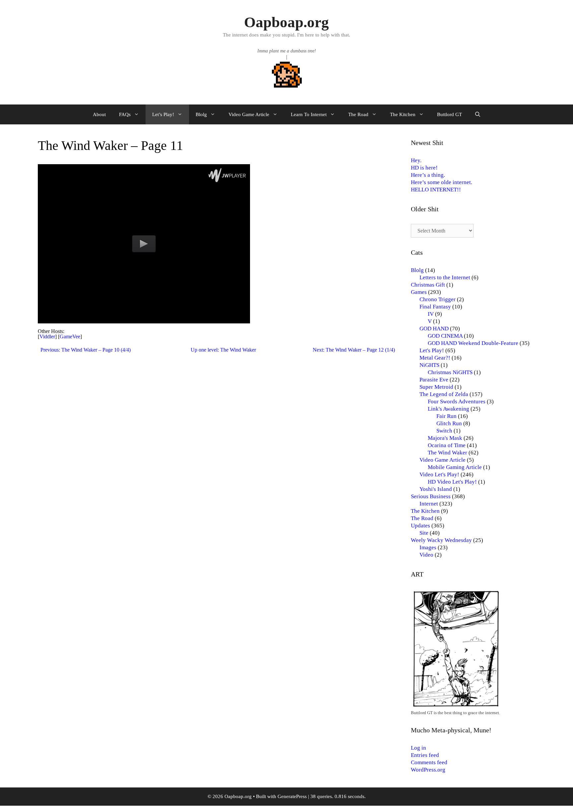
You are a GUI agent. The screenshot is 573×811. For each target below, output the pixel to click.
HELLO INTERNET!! (436, 189)
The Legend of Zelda (443, 394)
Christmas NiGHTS (450, 372)
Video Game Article (248, 114)
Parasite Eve (433, 379)
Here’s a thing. (428, 175)
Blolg (201, 114)
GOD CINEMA (445, 336)
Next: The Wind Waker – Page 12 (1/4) (354, 350)
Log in (418, 748)
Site (423, 533)
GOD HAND (434, 328)
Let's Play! (431, 350)
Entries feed (425, 755)
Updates (420, 525)
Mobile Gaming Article (455, 467)
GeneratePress (292, 796)
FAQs (125, 114)
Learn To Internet (309, 114)
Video (426, 555)
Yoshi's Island (435, 489)
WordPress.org (428, 770)
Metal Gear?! (434, 358)
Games (419, 292)
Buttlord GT (449, 114)
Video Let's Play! (439, 474)
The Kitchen (402, 114)
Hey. (416, 160)
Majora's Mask (445, 438)
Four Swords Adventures (456, 401)
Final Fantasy (435, 307)
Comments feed (429, 762)
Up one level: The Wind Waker (223, 350)
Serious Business (431, 496)
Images (427, 547)
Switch (444, 431)
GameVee (70, 336)
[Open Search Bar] (478, 114)
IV (431, 314)
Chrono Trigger (437, 299)
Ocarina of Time (447, 445)
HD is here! (424, 168)
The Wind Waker (447, 452)
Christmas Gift (428, 285)
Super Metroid (436, 387)
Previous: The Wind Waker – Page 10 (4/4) (85, 350)
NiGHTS (429, 365)
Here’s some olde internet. (441, 182)
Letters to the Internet (444, 277)
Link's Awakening (448, 409)
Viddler (47, 336)
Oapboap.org (286, 22)
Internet (428, 504)
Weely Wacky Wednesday (441, 540)
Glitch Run (449, 423)
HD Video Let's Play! (452, 482)
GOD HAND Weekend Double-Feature (473, 343)
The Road (358, 114)
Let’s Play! (163, 114)
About (99, 114)
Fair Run (446, 416)
